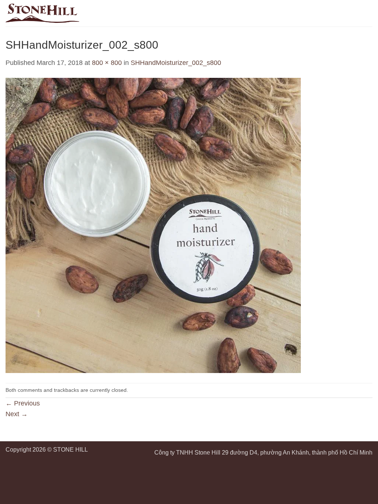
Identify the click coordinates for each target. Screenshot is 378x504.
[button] (367, 13)
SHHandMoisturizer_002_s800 (176, 62)
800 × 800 (107, 62)
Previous (23, 403)
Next (17, 414)
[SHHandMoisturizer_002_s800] (153, 225)
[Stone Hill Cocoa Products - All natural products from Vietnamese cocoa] (42, 13)
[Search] (354, 13)
